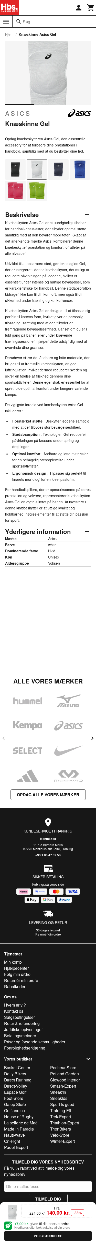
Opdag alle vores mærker (48, 794)
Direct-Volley (15, 1086)
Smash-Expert (63, 1086)
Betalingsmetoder (20, 1036)
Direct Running (17, 1080)
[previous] (3, 738)
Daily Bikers (15, 1074)
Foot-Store (13, 1098)
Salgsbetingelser (19, 1017)
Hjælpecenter (16, 968)
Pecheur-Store (63, 1067)
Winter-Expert (62, 1141)
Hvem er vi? (15, 1005)
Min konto (13, 962)
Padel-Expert (16, 1147)
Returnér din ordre (48, 934)
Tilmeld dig (48, 1199)
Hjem (9, 34)
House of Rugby (19, 1117)
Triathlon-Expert (64, 1123)
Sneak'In (58, 1092)
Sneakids (58, 1098)
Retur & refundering (22, 1023)
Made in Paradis (19, 1129)
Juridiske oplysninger (23, 1029)
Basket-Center (17, 1067)
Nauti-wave (14, 1135)
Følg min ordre (17, 974)
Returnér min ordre (21, 980)
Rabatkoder (14, 986)
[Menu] (6, 22)
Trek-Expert (60, 1117)
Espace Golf (15, 1092)
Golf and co (14, 1110)
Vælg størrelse (48, 1236)
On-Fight (12, 1141)
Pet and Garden (64, 1074)
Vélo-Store (59, 1135)
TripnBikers (60, 1129)
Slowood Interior (65, 1080)
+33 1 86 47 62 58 (48, 855)
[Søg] (19, 21)
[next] (92, 738)
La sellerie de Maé (21, 1123)
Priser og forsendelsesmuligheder (34, 1042)
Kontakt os (48, 839)
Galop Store (15, 1104)
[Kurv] (91, 8)
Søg (26, 22)
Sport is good (62, 1104)
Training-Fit (60, 1110)
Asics (18, 113)
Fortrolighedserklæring (24, 1048)
